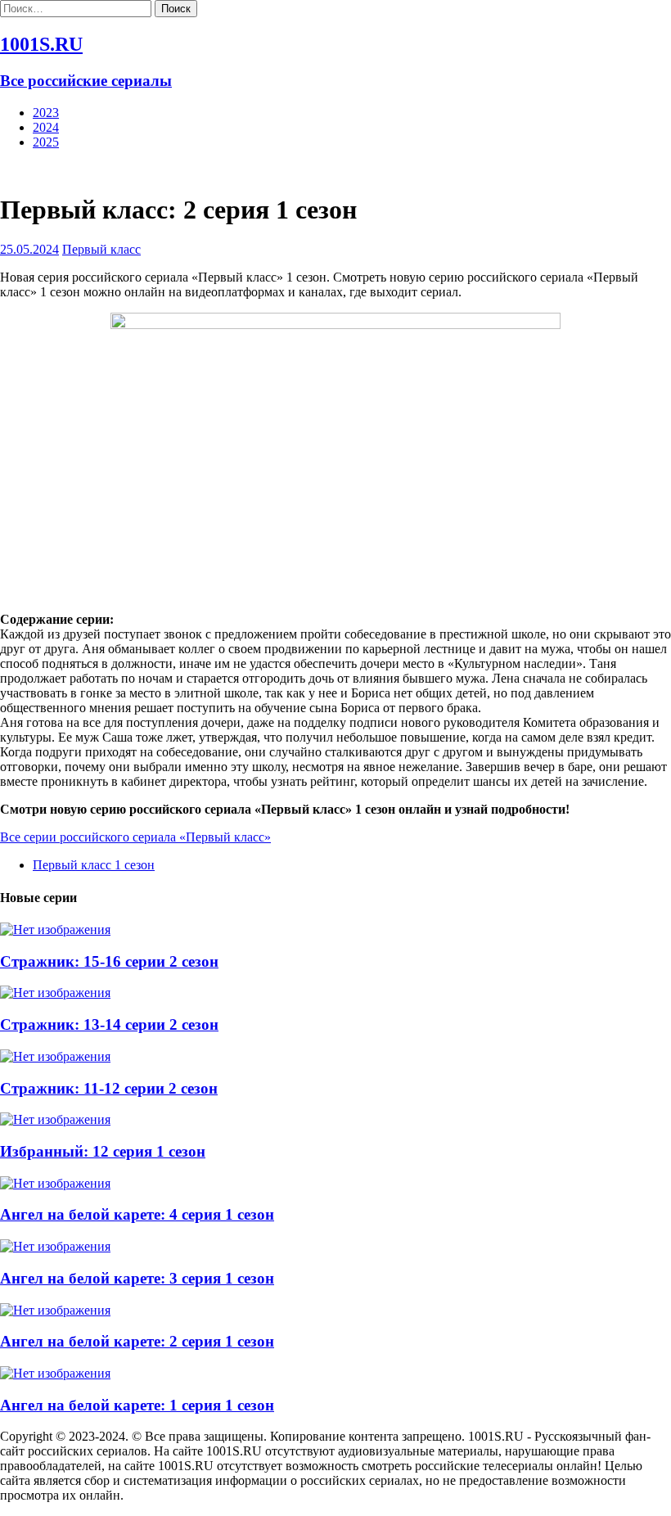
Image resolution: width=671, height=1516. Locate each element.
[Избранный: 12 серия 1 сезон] (55, 1119)
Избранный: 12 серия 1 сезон (102, 1151)
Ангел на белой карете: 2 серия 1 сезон (137, 1341)
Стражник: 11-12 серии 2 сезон (109, 1088)
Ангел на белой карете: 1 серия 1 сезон (137, 1405)
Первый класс (101, 249)
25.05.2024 (29, 249)
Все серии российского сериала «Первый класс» (135, 837)
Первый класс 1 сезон (94, 865)
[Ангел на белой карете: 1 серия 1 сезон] (55, 1373)
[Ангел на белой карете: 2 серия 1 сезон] (55, 1310)
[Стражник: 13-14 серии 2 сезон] (55, 992)
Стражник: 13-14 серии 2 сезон (109, 1024)
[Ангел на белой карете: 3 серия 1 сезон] (55, 1246)
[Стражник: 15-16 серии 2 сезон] (55, 929)
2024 (46, 127)
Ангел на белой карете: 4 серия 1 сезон (137, 1214)
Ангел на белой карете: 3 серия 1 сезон (137, 1278)
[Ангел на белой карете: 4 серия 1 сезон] (55, 1183)
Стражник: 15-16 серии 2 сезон (109, 961)
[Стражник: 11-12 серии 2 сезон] (55, 1056)
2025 (46, 142)
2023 (46, 113)
